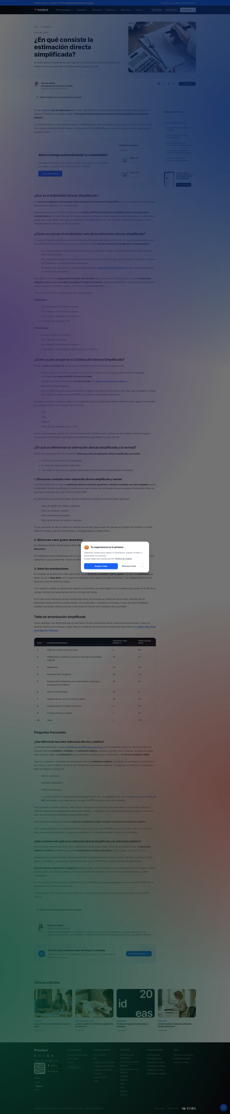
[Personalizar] (143, 566)
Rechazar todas (129, 566)
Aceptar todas (101, 566)
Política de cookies (123, 559)
